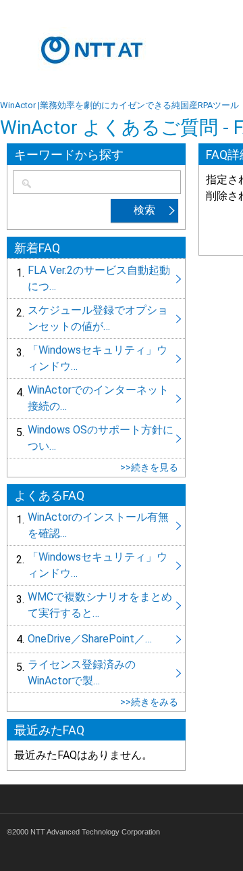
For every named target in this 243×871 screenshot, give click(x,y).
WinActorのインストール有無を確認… (96, 525)
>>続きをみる (149, 702)
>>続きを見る (149, 467)
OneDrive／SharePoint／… (96, 639)
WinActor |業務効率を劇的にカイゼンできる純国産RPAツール (119, 105)
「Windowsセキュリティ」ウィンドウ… (96, 358)
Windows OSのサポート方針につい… (96, 438)
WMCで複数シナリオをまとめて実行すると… (96, 605)
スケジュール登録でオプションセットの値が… (96, 318)
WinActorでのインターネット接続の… (96, 398)
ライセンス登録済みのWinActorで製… (96, 672)
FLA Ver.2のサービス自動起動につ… (96, 278)
